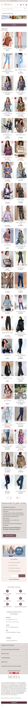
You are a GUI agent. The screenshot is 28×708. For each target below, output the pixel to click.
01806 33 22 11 (12, 619)
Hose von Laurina (20, 267)
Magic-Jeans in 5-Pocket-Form (20, 70)
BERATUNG (4, 662)
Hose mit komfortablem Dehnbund (20, 356)
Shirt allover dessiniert (7, 92)
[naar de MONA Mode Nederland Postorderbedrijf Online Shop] (17, 673)
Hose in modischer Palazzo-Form (21, 378)
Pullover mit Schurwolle (20, 157)
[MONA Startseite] (8, 4)
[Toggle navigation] (2, 4)
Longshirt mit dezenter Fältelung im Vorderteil (21, 446)
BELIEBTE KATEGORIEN (7, 645)
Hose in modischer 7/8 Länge (20, 223)
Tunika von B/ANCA (7, 48)
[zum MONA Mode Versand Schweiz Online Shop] (14, 673)
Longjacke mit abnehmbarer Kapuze (20, 401)
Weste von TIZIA (7, 289)
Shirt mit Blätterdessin (7, 311)
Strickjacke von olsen (7, 378)
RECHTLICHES (5, 653)
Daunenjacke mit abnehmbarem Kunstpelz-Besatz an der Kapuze (20, 333)
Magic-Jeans (7, 491)
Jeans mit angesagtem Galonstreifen (7, 446)
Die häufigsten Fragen (14, 632)
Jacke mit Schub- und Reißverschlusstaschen (21, 245)
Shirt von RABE (7, 245)
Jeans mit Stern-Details (21, 491)
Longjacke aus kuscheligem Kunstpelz (7, 424)
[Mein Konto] (17, 4)
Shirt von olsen (7, 355)
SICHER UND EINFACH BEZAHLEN (10, 649)
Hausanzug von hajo (20, 311)
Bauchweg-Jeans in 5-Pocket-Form (20, 424)
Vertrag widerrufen (11, 640)
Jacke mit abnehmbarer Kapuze (21, 469)
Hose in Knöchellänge (20, 48)
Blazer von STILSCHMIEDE (7, 469)
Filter (15, 25)
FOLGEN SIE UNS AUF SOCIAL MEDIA (11, 666)
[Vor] (20, 497)
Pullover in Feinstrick (20, 92)
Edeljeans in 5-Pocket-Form (20, 289)
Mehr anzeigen (9, 535)
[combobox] (14, 8)
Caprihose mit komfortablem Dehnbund (7, 70)
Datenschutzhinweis (14, 579)
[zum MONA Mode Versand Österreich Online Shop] (10, 673)
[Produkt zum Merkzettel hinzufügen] (12, 33)
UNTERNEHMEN (5, 657)
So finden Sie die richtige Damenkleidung (13, 513)
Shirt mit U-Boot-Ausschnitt (20, 200)
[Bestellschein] (23, 4)
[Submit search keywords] (25, 8)
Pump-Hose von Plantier (7, 332)
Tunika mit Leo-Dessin (20, 134)
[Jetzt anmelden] (21, 575)
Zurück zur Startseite (7, 13)
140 (17, 497)
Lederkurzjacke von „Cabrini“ (7, 135)
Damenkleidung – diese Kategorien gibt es (13, 514)
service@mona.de (13, 627)
